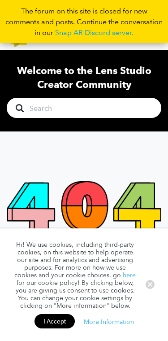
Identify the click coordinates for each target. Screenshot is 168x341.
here (129, 275)
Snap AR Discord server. (94, 32)
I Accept (54, 321)
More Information (109, 321)
